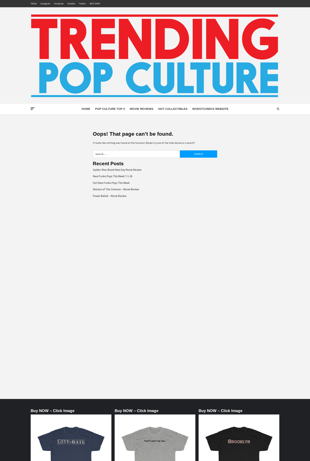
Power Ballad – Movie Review (109, 196)
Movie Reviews (141, 108)
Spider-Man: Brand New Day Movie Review (117, 170)
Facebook (59, 3)
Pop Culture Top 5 (110, 108)
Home (86, 108)
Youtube (71, 3)
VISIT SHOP (95, 3)
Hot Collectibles (172, 108)
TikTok (34, 3)
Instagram (45, 3)
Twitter (82, 3)
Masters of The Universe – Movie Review (116, 189)
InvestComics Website (210, 108)
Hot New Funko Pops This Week (111, 183)
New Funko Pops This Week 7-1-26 (112, 176)
